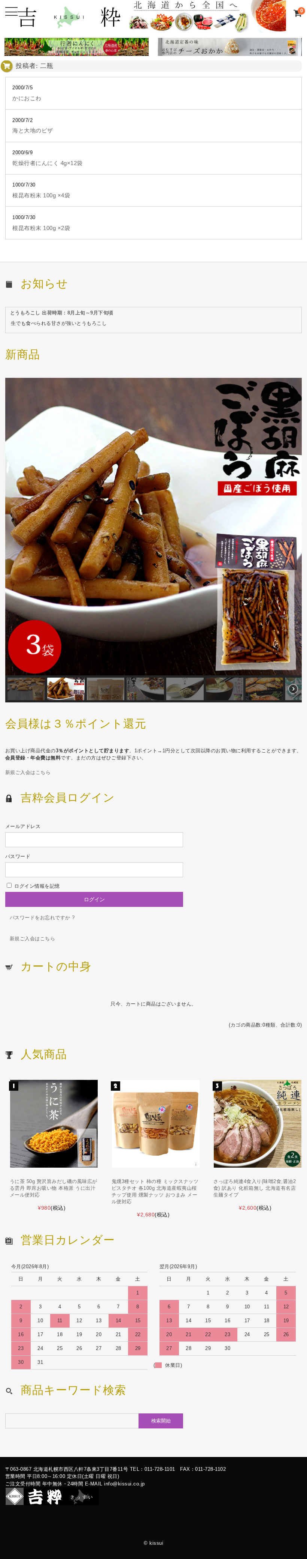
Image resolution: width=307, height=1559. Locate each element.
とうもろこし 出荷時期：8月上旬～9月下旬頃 (61, 313)
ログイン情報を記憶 (36, 886)
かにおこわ (27, 98)
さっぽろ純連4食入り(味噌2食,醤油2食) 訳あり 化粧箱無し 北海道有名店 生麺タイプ (254, 1188)
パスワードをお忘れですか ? (42, 917)
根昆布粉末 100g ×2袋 (41, 228)
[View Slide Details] (74, 48)
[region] (153, 540)
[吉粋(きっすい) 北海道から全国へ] (151, 29)
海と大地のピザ (32, 131)
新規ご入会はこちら (28, 772)
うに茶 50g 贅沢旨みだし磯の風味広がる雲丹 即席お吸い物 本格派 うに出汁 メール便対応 (53, 1188)
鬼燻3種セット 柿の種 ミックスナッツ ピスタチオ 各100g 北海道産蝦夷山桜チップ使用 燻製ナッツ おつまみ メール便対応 (155, 1191)
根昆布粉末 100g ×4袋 (41, 195)
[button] (153, 526)
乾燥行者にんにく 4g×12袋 (47, 163)
